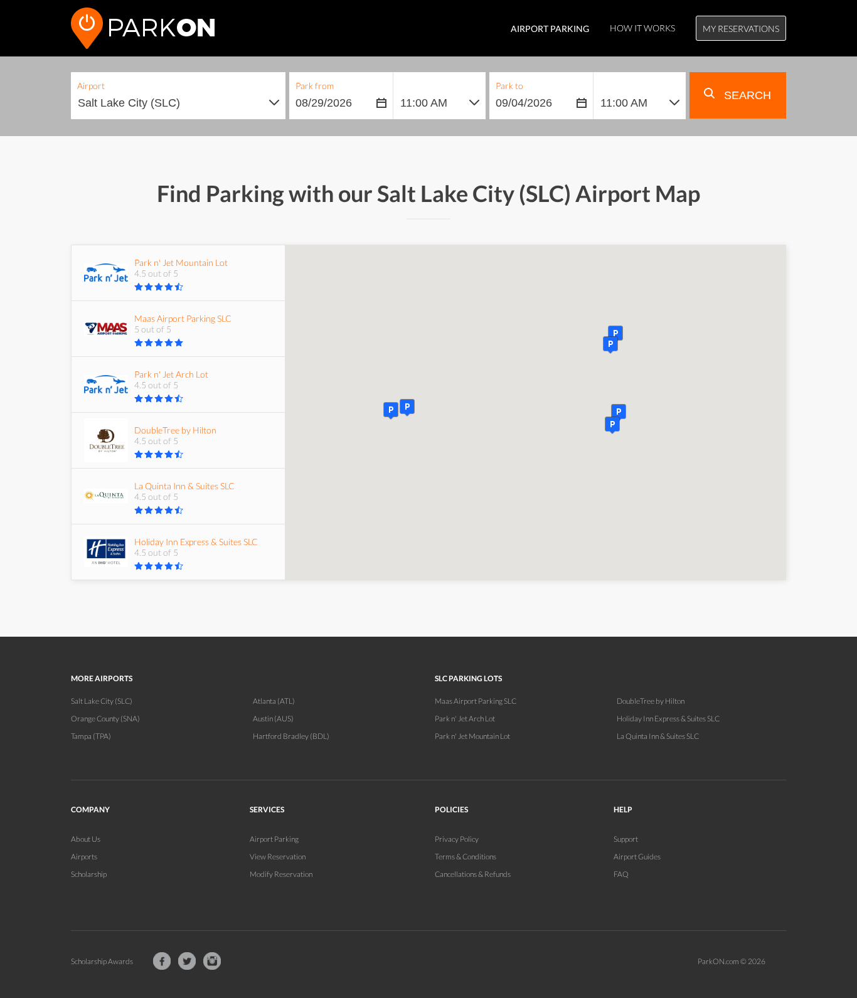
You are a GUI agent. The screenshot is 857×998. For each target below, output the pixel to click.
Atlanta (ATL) (274, 701)
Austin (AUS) (273, 718)
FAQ (621, 874)
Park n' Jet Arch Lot (465, 718)
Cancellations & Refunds (473, 874)
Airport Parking (274, 839)
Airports (84, 856)
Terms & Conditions (465, 856)
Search (746, 95)
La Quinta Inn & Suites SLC (658, 736)
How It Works (642, 28)
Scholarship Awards (102, 961)
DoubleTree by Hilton (650, 701)
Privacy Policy (457, 839)
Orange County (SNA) (105, 718)
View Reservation (278, 856)
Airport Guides (637, 856)
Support (626, 839)
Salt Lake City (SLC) (101, 701)
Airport (91, 85)
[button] (612, 425)
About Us (85, 839)
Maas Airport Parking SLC (475, 701)
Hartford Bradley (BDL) (291, 736)
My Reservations (741, 28)
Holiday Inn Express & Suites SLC (668, 718)
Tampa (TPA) (91, 736)
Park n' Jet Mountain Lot (472, 736)
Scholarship (89, 874)
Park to (509, 85)
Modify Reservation (281, 874)
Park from (314, 85)
